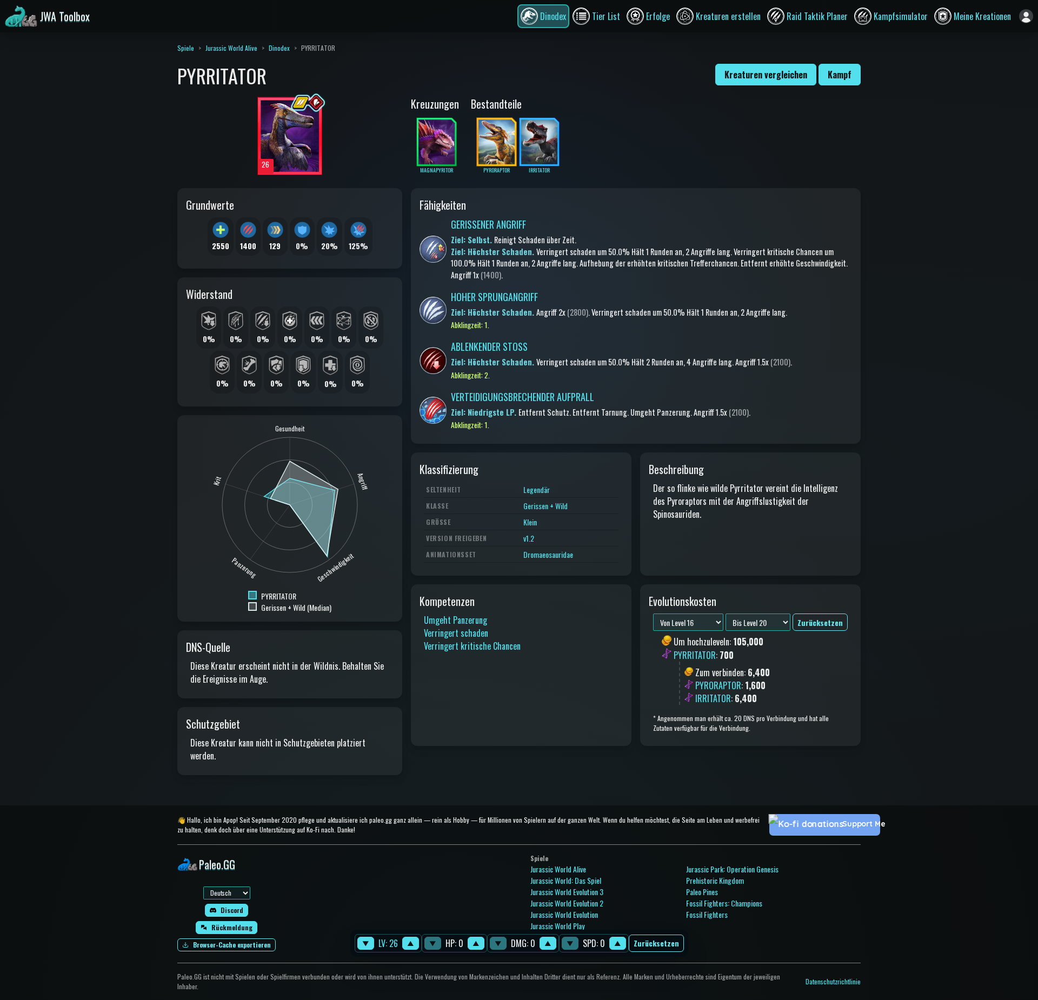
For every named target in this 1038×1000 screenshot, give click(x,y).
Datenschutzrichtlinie (833, 981)
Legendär (536, 489)
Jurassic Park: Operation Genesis (732, 869)
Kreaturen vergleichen (765, 74)
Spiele (185, 47)
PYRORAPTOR (718, 685)
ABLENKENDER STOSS (489, 346)
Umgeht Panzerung (455, 620)
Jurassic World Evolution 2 (566, 903)
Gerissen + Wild (545, 505)
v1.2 (528, 538)
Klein (530, 522)
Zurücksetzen (656, 943)
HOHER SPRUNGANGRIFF (494, 297)
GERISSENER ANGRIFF (488, 224)
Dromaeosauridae (548, 554)
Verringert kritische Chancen (472, 645)
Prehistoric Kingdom (715, 880)
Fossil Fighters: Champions (724, 903)
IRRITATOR (713, 698)
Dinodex (279, 47)
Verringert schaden (456, 632)
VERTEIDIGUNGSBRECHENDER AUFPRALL (522, 397)
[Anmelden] (1026, 16)
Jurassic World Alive (231, 47)
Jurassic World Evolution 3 (566, 891)
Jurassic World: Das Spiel (565, 880)
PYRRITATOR (695, 655)
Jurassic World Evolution (564, 914)
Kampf (839, 74)
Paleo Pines (702, 891)
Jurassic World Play (557, 925)
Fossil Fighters (707, 914)
